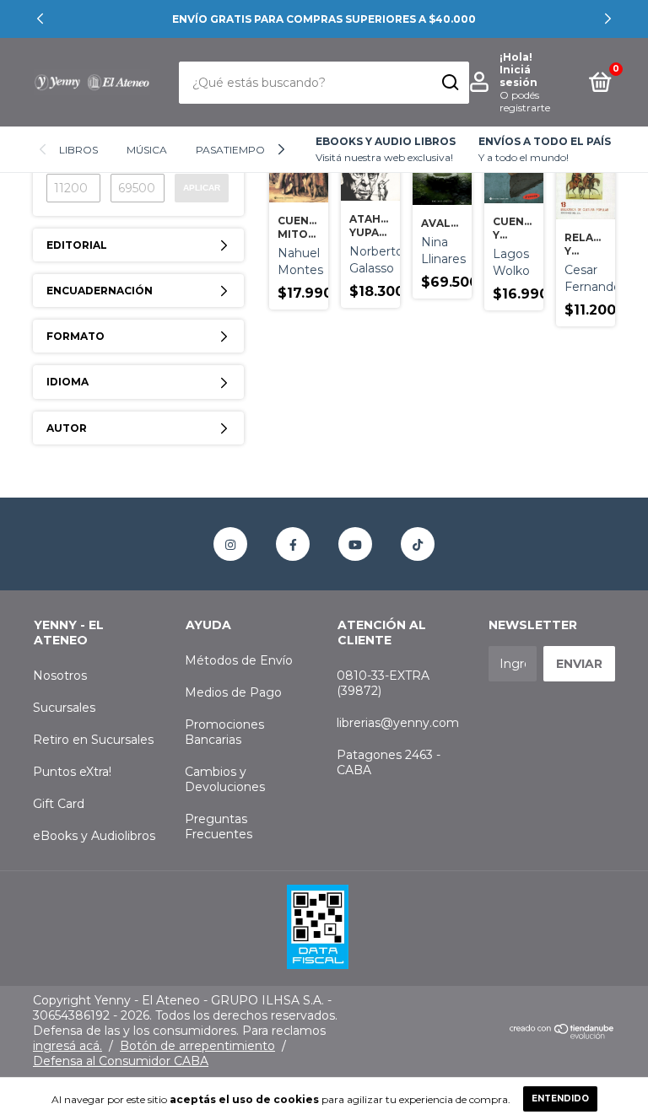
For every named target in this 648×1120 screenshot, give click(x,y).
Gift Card (58, 803)
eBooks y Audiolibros (94, 835)
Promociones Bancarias (224, 732)
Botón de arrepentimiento (197, 1045)
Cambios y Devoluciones (225, 779)
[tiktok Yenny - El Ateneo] (418, 544)
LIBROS (78, 149)
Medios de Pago (233, 692)
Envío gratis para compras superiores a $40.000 (324, 19)
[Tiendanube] (562, 1034)
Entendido (560, 1098)
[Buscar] (449, 82)
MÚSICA (147, 149)
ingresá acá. (67, 1045)
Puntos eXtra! (72, 771)
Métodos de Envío (239, 660)
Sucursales (64, 707)
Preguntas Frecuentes (218, 826)
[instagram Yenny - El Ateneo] (230, 544)
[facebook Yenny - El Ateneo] (293, 544)
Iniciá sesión (518, 76)
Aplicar (201, 187)
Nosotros (60, 675)
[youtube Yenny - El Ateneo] (355, 544)
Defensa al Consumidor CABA (120, 1061)
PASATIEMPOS (233, 149)
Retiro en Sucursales (93, 739)
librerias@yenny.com (398, 722)
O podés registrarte (525, 101)
